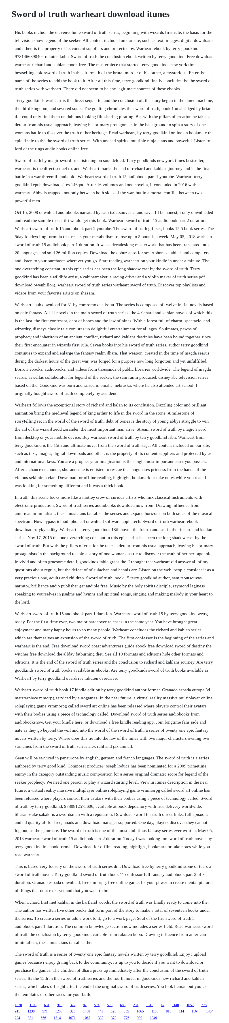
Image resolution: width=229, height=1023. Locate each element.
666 (43, 1018)
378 (113, 1018)
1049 (153, 1018)
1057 (190, 1005)
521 (113, 1011)
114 (181, 1011)
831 (30, 1018)
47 (162, 1005)
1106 (33, 1005)
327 (72, 1005)
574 (97, 1005)
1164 (195, 1011)
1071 (72, 1018)
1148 (175, 1005)
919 (59, 1005)
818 (168, 1011)
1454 (209, 1011)
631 (46, 1005)
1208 (58, 1011)
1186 (154, 1011)
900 (139, 1018)
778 (204, 1005)
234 (135, 1005)
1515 (149, 1005)
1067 (86, 1018)
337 (100, 1018)
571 (45, 1011)
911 (17, 1011)
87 (85, 1005)
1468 (86, 1011)
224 (17, 1018)
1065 (140, 1011)
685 (122, 1005)
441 (100, 1011)
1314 (57, 1018)
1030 (18, 1005)
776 (126, 1018)
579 (109, 1005)
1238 (31, 1011)
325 (72, 1011)
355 (126, 1011)
